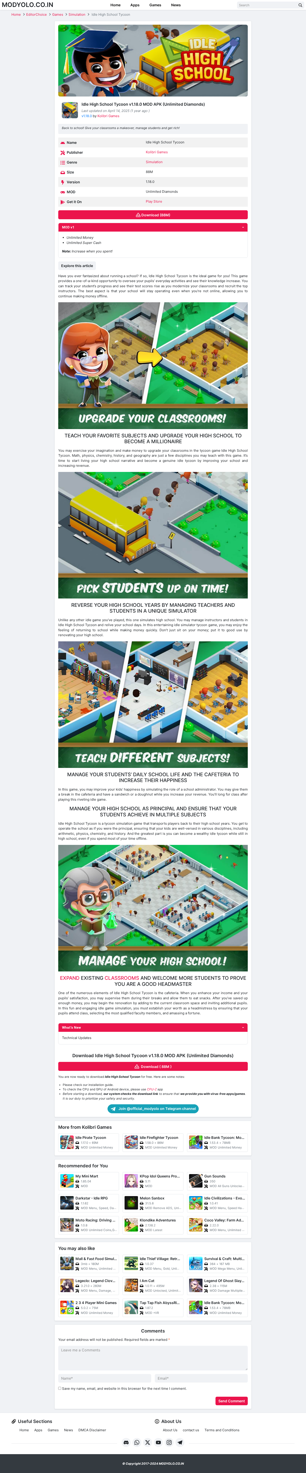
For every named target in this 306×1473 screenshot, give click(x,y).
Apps (134, 5)
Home (115, 5)
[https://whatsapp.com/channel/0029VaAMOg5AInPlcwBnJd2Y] (136, 1442)
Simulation (77, 14)
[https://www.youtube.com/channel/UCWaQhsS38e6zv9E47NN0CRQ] (158, 1442)
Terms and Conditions (222, 1430)
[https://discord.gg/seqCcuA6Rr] (126, 1442)
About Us (170, 1430)
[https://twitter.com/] (147, 1442)
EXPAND (70, 978)
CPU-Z (152, 1089)
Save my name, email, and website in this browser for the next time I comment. (124, 1388)
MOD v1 (68, 227)
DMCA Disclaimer (92, 1430)
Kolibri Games (108, 116)
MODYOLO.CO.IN (27, 5)
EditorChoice (36, 14)
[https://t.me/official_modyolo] (179, 1442)
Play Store (154, 201)
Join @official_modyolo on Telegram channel (157, 1108)
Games (155, 5)
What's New (71, 1028)
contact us (191, 1430)
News (175, 5)
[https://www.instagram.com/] (169, 1442)
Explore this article (77, 265)
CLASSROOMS (122, 978)
